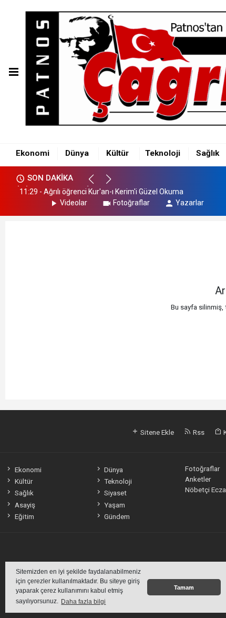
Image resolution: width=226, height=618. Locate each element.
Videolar (73, 202)
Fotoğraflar (131, 202)
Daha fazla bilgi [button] (83, 601)
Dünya (77, 153)
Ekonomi (32, 153)
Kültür (117, 153)
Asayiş (25, 505)
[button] (96, 183)
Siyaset (115, 493)
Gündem (117, 516)
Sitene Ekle (156, 432)
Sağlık (207, 153)
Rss (197, 432)
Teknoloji (162, 153)
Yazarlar (190, 202)
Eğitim (24, 516)
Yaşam (114, 505)
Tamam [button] (184, 587)
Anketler (198, 479)
